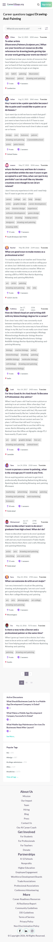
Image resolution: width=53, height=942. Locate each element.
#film (11, 767)
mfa (34, 288)
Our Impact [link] (26, 800)
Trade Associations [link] (26, 881)
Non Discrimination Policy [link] (26, 926)
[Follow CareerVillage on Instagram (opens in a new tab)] (33, 931)
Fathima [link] (13, 309)
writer (33, 350)
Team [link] (26, 805)
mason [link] (12, 165)
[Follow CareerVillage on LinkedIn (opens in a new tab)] (26, 931)
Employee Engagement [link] (26, 872)
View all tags (11, 777)
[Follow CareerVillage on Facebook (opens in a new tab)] (20, 931)
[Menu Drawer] (5, 4)
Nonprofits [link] (26, 863)
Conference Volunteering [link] (27, 890)
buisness (24, 135)
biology (9, 350)
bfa (28, 288)
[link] (26, 63)
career (8, 199)
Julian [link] (12, 99)
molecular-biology (29, 359)
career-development (37, 204)
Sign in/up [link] (46, 4)
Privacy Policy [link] (26, 921)
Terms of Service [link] (26, 917)
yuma (8, 144)
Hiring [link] (26, 809)
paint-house (19, 144)
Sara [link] (12, 577)
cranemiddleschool (35, 140)
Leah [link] (12, 389)
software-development (15, 213)
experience (32, 208)
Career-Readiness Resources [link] (26, 899)
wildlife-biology (12, 359)
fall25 (13, 74)
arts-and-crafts (23, 556)
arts (7, 208)
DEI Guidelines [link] (26, 912)
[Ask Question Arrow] (39, 28)
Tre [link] (11, 626)
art (7, 74)
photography (23, 600)
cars (16, 135)
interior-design (18, 208)
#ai (10, 753)
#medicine (13, 772)
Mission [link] (26, 796)
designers (10, 222)
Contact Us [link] (26, 823)
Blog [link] (26, 814)
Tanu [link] (12, 465)
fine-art (9, 218)
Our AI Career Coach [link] (26, 827)
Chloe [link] (12, 37)
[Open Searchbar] (38, 4)
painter (21, 78)
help (30, 199)
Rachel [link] (12, 248)
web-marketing (33, 496)
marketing (10, 492)
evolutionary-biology (15, 368)
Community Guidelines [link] (26, 908)
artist (8, 204)
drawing (18, 218)
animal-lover (32, 444)
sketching (10, 556)
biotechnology (12, 355)
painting (22, 74)
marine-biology (21, 350)
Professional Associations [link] (26, 885)
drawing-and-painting (35, 78)
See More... (11, 736)
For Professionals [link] (26, 841)
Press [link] (26, 818)
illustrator (10, 78)
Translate (43, 37)
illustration (33, 74)
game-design (33, 213)
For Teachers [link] (26, 845)
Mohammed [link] (14, 522)
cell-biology (11, 364)
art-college (36, 600)
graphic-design (20, 204)
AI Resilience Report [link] (26, 903)
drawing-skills (12, 227)
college (17, 199)
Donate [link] (26, 850)
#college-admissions (17, 762)
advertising (22, 492)
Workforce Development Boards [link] (26, 876)
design (9, 135)
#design (12, 757)
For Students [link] (26, 836)
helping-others (31, 218)
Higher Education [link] (26, 868)
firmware (10, 501)
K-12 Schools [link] (26, 859)
